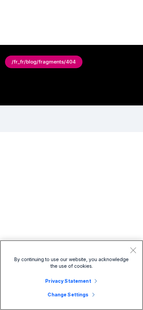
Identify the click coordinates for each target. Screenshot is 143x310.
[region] (71, 275)
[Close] (133, 250)
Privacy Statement (68, 281)
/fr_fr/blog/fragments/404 (44, 62)
